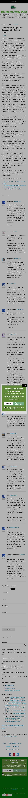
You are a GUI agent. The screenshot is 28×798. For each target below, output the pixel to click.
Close (25, 385)
